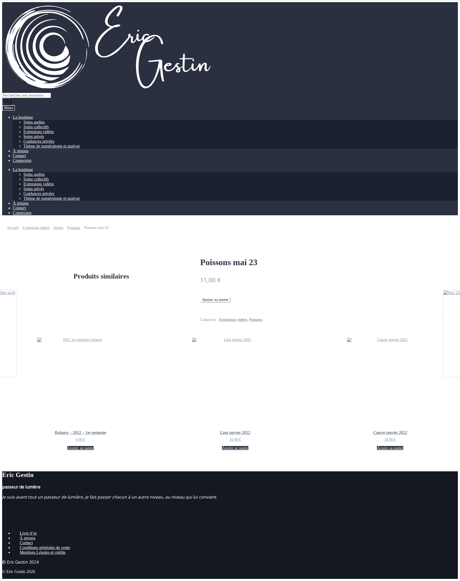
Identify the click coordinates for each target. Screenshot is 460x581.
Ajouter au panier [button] (80, 448)
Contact (19, 155)
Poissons (73, 228)
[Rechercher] (6, 101)
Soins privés (33, 136)
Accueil (13, 228)
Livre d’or (28, 533)
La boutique (23, 117)
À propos (20, 151)
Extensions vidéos (38, 131)
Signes (58, 228)
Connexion (22, 160)
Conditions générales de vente (45, 547)
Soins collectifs (36, 127)
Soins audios (34, 122)
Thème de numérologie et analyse (51, 146)
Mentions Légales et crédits (42, 552)
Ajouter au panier (215, 300)
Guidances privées (38, 141)
